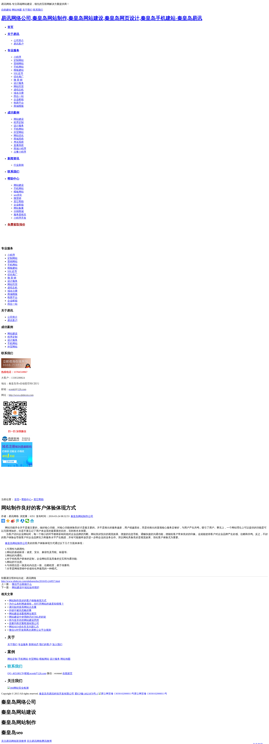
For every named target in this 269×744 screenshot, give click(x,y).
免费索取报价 (16, 224)
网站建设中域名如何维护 (25, 587)
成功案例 (13, 112)
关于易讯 (13, 34)
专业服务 (13, 50)
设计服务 (19, 83)
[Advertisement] (58, 236)
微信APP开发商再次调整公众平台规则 (30, 630)
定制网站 (19, 60)
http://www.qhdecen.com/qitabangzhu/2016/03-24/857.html (30, 581)
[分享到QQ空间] (8, 521)
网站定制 (12, 659)
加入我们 (57, 644)
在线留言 (67, 673)
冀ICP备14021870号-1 (86, 693)
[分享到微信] (27, 521)
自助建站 (6, 9)
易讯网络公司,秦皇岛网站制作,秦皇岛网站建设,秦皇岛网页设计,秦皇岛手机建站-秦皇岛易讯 (101, 18)
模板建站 (19, 70)
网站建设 (19, 119)
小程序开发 (20, 217)
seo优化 (18, 195)
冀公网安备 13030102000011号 (150, 693)
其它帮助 (19, 201)
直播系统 (19, 145)
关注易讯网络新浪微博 (13, 741)
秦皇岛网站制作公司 (82, 516)
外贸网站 (19, 132)
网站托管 (19, 86)
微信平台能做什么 (22, 584)
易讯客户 (19, 43)
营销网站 (19, 63)
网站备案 (19, 208)
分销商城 (19, 211)
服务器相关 (20, 214)
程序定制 (19, 122)
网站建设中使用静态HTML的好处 (27, 617)
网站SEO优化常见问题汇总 (24, 626)
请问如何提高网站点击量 (22, 607)
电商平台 (19, 102)
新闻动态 (34, 644)
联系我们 (38, 9)
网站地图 (17, 9)
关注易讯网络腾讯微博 (39, 741)
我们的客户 (45, 644)
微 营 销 (18, 79)
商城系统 (19, 138)
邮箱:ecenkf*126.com (35, 673)
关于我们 (27, 9)
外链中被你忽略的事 (20, 610)
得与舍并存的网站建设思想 (24, 620)
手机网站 (19, 66)
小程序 (17, 57)
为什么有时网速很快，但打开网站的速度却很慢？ (36, 603)
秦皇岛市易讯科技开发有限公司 (56, 693)
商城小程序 (20, 148)
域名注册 (19, 93)
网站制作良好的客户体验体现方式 (27, 600)
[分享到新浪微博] (13, 521)
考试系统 (19, 142)
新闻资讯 (13, 158)
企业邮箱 (19, 99)
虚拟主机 (19, 89)
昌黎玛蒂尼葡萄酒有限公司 (24, 623)
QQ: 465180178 (15, 673)
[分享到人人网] (22, 521)
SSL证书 (18, 73)
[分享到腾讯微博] (18, 521)
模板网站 (19, 191)
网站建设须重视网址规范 (22, 613)
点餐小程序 (20, 151)
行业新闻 (19, 165)
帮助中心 (13, 178)
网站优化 (19, 135)
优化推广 (19, 76)
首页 (10, 27)
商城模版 (19, 106)
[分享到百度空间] (32, 521)
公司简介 (19, 40)
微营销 (17, 198)
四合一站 (19, 96)
